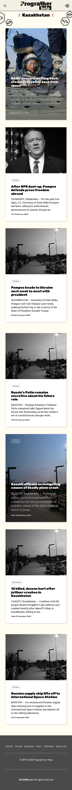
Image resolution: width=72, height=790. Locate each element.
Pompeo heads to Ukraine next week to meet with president (32, 291)
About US (61, 746)
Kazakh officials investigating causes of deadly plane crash (35, 485)
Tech (38, 746)
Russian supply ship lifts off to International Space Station (35, 695)
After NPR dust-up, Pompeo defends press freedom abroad (33, 190)
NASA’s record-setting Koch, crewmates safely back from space (35, 82)
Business (16, 35)
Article (9, 746)
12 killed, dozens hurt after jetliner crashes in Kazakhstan (33, 592)
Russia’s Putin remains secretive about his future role (33, 395)
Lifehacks (49, 746)
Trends (15, 180)
